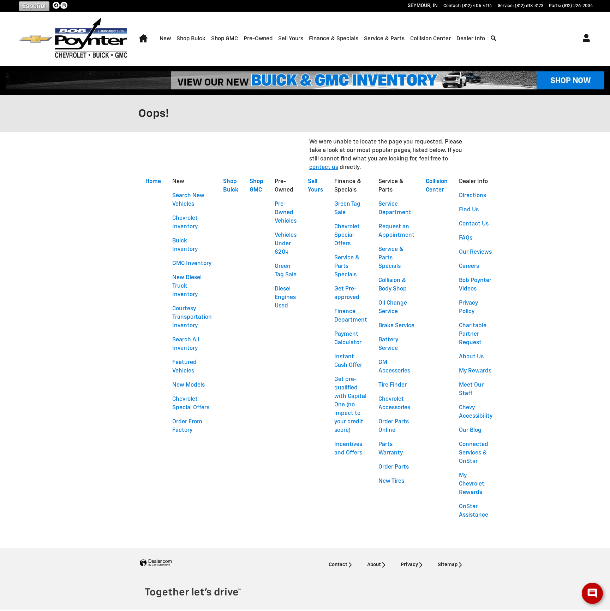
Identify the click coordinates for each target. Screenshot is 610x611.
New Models (188, 385)
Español (34, 6)
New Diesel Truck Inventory (187, 286)
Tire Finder (392, 385)
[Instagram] (63, 5)
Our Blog (470, 430)
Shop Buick (191, 38)
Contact (338, 564)
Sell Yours (290, 38)
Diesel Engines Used (285, 297)
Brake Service (396, 326)
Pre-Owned (258, 38)
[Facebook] (56, 5)
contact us (323, 167)
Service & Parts (384, 38)
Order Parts (393, 467)
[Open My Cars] (584, 39)
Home (153, 181)
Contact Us (474, 224)
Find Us (469, 210)
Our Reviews (475, 252)
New (165, 38)
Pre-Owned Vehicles (286, 212)
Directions (472, 196)
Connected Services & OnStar (473, 453)
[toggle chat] (592, 593)
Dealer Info (470, 38)
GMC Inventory (191, 263)
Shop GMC (224, 38)
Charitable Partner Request (472, 334)
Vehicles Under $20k (286, 244)
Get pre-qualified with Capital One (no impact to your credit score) (350, 405)
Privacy (409, 564)
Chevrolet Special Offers (347, 235)
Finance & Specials (333, 38)
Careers (469, 266)
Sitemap (448, 564)
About (374, 564)
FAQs (465, 238)
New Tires (391, 481)
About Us (471, 357)
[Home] (35, 39)
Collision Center (430, 38)
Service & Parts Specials (346, 266)
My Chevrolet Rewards (471, 484)
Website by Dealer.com (156, 563)
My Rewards (475, 371)
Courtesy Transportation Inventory (192, 317)
